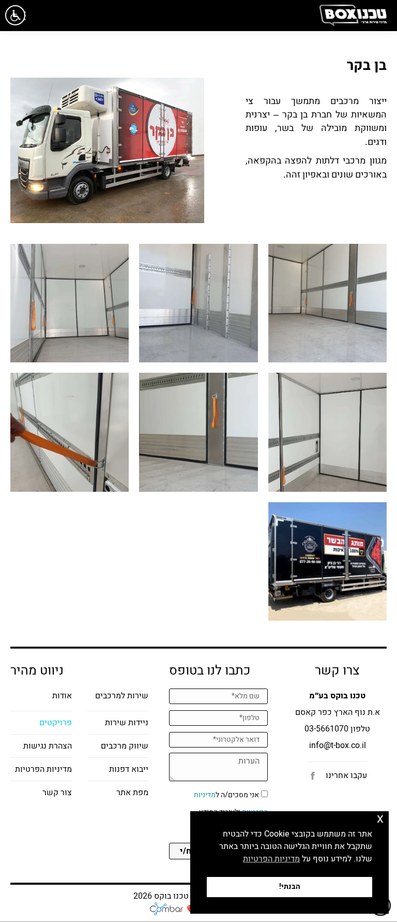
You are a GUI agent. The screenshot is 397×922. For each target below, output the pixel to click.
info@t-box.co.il (337, 745)
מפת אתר (132, 792)
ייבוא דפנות (128, 769)
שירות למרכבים (121, 696)
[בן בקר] (327, 303)
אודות (62, 696)
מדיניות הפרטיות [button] (271, 859)
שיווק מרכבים (124, 746)
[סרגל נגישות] (15, 15)
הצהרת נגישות (47, 746)
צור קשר (57, 792)
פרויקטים (55, 722)
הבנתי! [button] (289, 886)
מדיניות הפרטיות (43, 769)
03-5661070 (326, 729)
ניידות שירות (126, 722)
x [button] (380, 819)
